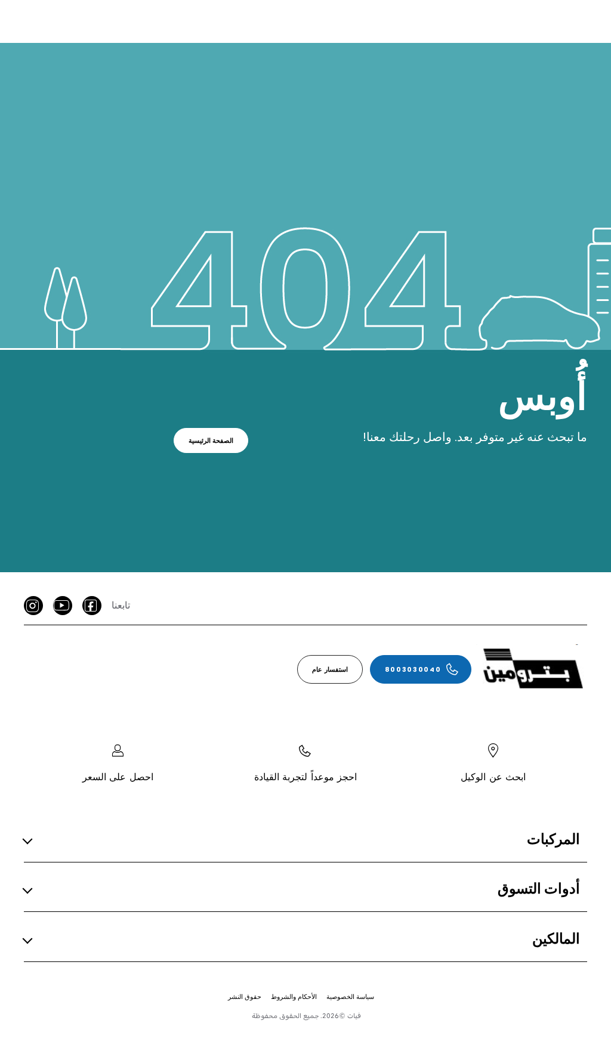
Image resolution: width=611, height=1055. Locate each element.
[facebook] (91, 605)
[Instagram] (33, 605)
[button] (302, 839)
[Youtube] (62, 605)
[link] (211, 440)
